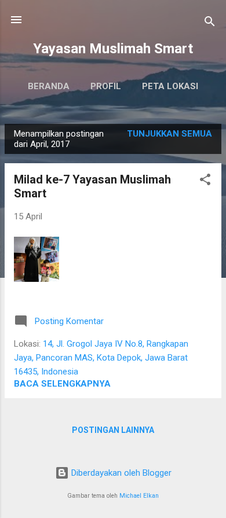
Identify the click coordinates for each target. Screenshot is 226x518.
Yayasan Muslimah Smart (113, 49)
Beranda (49, 86)
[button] (205, 181)
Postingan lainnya (113, 430)
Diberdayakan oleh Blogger (120, 473)
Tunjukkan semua (169, 133)
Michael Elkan (139, 495)
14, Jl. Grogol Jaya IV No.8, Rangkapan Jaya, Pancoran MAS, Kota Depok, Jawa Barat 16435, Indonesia (101, 358)
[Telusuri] (210, 23)
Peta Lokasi (170, 86)
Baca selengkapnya (62, 384)
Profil (105, 86)
